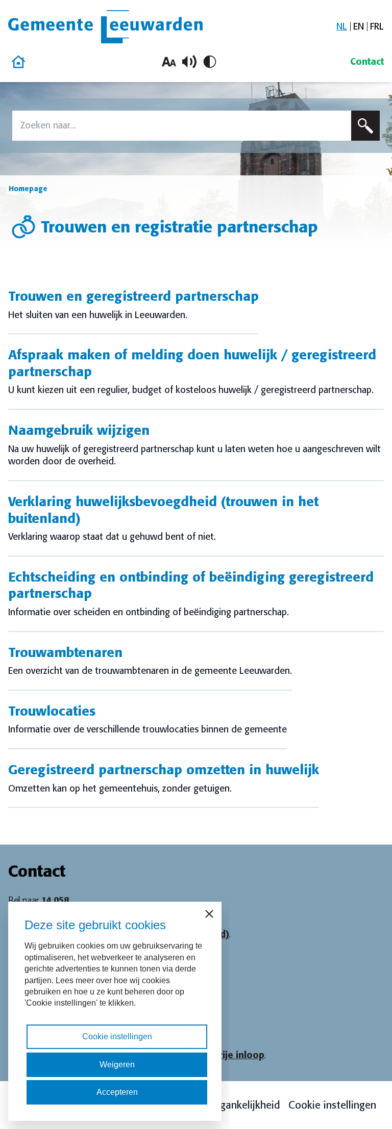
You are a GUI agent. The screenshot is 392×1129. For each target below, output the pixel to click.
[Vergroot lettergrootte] (169, 62)
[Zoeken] (365, 126)
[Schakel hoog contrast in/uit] (210, 62)
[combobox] (181, 126)
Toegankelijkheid (242, 1105)
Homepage (28, 188)
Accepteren (117, 1092)
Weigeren (117, 1064)
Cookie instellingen (332, 1105)
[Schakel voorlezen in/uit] (189, 62)
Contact (367, 61)
